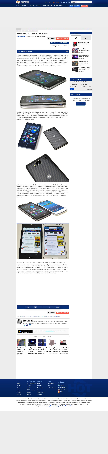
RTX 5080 (85, 82)
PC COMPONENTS (23, 5)
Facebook (63, 387)
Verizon (46, 316)
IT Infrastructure (31, 390)
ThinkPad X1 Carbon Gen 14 (32, 29)
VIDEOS (61, 5)
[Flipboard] (67, 2)
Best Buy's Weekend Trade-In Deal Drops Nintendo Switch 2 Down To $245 (83, 43)
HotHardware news (49, 331)
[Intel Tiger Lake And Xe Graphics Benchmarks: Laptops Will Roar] (32, 342)
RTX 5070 (74, 86)
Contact (39, 390)
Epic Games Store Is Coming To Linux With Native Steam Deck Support (84, 56)
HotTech (39, 394)
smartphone (37, 316)
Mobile (25, 30)
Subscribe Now (80, 103)
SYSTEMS (32, 5)
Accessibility (51, 383)
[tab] (76, 38)
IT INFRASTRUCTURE (46, 5)
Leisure (29, 392)
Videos (29, 394)
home (18, 30)
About (38, 383)
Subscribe (76, 5)
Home (18, 383)
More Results (89, 89)
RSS (61, 391)
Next (57, 307)
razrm (58, 316)
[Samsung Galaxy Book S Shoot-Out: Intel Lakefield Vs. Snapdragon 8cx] (53, 342)
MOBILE (38, 5)
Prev (28, 307)
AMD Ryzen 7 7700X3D (49, 29)
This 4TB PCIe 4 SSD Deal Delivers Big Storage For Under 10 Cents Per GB (84, 68)
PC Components (31, 383)
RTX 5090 (74, 84)
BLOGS (66, 5)
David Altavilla (28, 320)
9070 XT (84, 84)
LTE (42, 316)
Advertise (39, 385)
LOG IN (46, 2)
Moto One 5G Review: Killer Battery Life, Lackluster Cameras (21, 351)
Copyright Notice (59, 406)
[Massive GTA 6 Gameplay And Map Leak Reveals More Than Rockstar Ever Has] (75, 50)
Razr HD (54, 316)
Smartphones (33, 30)
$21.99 (65, 45)
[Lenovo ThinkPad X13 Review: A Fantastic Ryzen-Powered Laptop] (63, 342)
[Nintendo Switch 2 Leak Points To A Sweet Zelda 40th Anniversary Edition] (75, 63)
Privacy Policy (41, 392)
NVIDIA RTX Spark (85, 29)
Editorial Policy (51, 387)
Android (31, 316)
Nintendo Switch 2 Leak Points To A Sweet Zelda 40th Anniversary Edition (83, 62)
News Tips (40, 387)
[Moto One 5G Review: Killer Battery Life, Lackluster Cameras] (21, 342)
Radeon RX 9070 (86, 86)
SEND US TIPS (56, 2)
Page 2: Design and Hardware (25, 51)
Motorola (22, 316)
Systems (29, 385)
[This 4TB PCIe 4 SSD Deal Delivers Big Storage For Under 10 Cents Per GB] (75, 69)
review (50, 316)
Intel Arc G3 (75, 29)
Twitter (62, 385)
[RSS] (69, 2)
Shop (71, 5)
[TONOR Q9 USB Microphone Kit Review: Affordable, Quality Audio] (42, 342)
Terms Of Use (68, 406)
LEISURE (56, 5)
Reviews (19, 385)
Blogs (18, 390)
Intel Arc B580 (75, 82)
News (18, 387)
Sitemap (19, 394)
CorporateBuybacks (55, 45)
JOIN (50, 2)
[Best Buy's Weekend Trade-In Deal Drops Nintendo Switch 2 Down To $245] (75, 44)
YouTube (62, 389)
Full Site (19, 392)
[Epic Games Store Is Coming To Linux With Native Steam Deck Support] (75, 57)
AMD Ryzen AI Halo (64, 29)
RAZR (27, 316)
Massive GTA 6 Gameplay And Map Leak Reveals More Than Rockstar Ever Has (83, 49)
